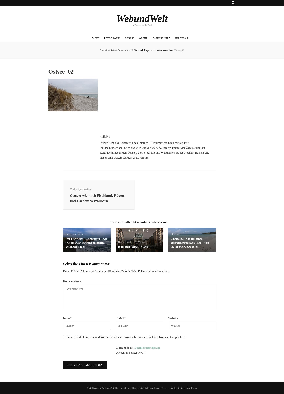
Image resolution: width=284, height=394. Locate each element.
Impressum (182, 38)
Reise (113, 50)
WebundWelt (142, 18)
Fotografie (112, 38)
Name (67, 318)
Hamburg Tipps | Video (133, 246)
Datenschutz (161, 38)
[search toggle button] (233, 2)
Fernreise (71, 234)
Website (173, 318)
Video (141, 242)
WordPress (192, 388)
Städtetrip (131, 242)
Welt (95, 38)
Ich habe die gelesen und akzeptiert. (138, 350)
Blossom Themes (160, 388)
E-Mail (121, 318)
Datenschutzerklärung (147, 347)
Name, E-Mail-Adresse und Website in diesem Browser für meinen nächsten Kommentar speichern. (126, 337)
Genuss (129, 38)
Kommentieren (72, 281)
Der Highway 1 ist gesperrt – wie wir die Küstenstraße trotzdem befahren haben (86, 242)
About (143, 38)
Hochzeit (176, 234)
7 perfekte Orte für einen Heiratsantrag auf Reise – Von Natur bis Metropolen (190, 242)
